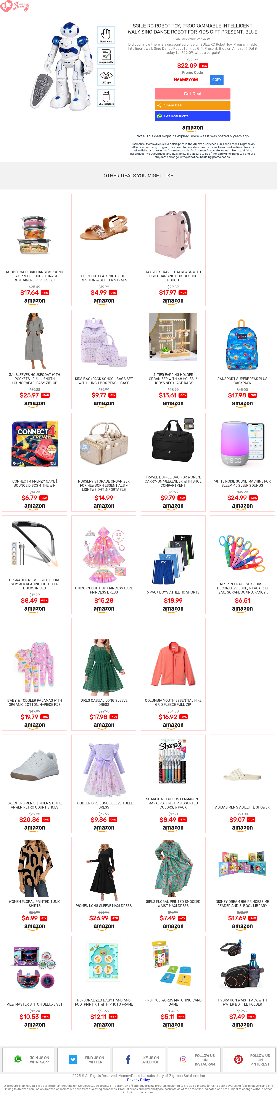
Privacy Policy (138, 1080)
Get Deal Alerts (176, 116)
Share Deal (169, 105)
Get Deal (192, 93)
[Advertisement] (242, 250)
